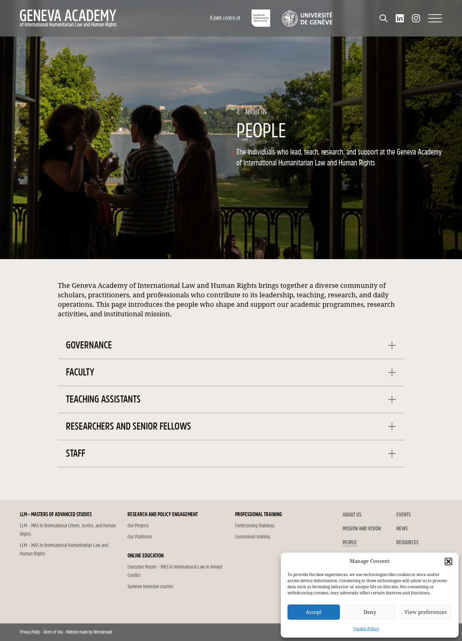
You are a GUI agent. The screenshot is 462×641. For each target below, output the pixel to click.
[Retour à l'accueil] (97, 18)
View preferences (426, 612)
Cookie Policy (366, 628)
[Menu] (435, 18)
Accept (314, 612)
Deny (370, 612)
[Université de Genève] (306, 18)
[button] (448, 561)
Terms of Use (53, 632)
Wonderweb (102, 632)
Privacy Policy (30, 632)
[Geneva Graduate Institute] (261, 18)
